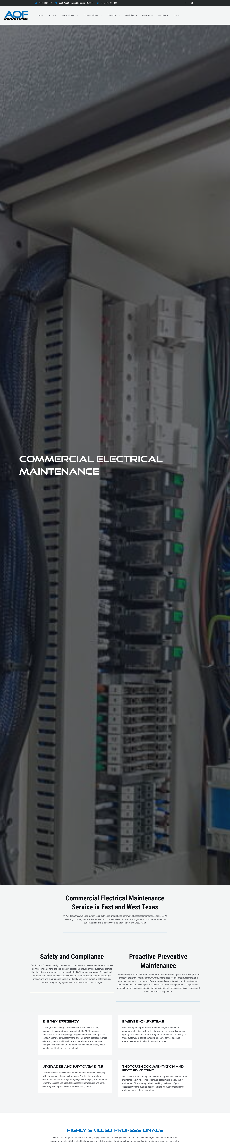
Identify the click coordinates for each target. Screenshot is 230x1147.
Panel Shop (129, 15)
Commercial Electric (92, 15)
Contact (177, 15)
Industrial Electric (69, 15)
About (51, 15)
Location (162, 15)
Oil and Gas (112, 15)
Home (40, 15)
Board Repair (147, 15)
